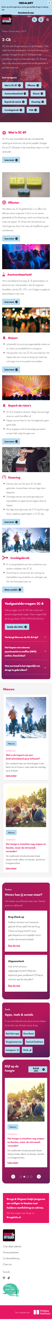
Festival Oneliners (34, 1041)
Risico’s (36, 93)
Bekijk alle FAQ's (15, 626)
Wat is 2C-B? (11, 85)
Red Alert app (12, 1033)
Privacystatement (11, 1252)
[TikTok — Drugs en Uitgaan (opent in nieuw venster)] (8, 1277)
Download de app (26, 12)
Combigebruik (12, 109)
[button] (13, 1177)
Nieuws (11, 743)
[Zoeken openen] (34, 19)
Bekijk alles (36, 1069)
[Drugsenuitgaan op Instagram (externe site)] (4, 1277)
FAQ (31, 109)
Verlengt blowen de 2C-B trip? (21, 637)
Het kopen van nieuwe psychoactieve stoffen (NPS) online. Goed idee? (20, 651)
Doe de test (14, 945)
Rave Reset (28, 1033)
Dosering (35, 101)
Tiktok (26, 1049)
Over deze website (12, 1246)
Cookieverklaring (11, 1258)
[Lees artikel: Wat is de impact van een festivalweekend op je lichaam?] (26, 737)
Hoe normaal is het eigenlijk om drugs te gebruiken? (22, 667)
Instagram (11, 1049)
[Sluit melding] (49, 2)
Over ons (7, 1264)
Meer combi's (11, 589)
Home (4, 31)
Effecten (31, 85)
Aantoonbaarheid (14, 93)
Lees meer (9, 159)
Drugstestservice (14, 1041)
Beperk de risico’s (13, 101)
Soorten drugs (14, 31)
